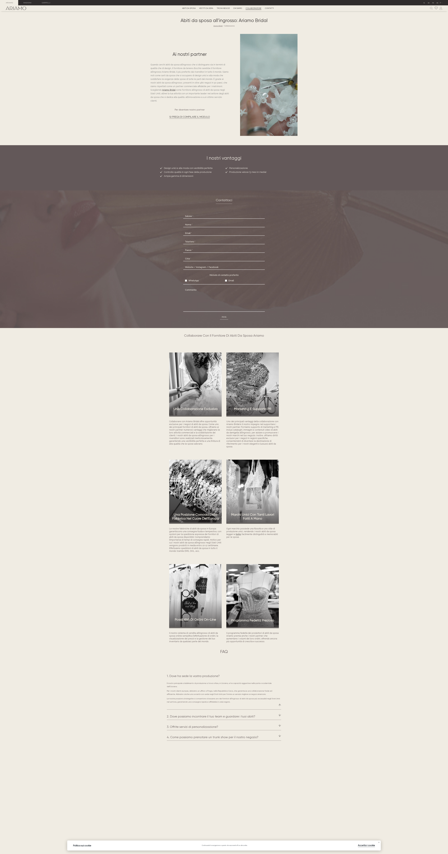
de (428, 3)
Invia (224, 317)
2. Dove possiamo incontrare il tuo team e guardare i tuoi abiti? (211, 716)
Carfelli (46, 3)
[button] (224, 674)
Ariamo (9, 3)
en (437, 3)
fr (433, 3)
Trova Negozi (223, 8)
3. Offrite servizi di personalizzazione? (192, 727)
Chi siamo (237, 8)
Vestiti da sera (206, 8)
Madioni (27, 3)
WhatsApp (193, 280)
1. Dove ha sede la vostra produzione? (193, 676)
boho (238, 534)
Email (231, 280)
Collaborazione (253, 8)
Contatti (269, 8)
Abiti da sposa (189, 8)
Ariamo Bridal (218, 26)
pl (424, 3)
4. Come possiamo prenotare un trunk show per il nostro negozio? (212, 737)
